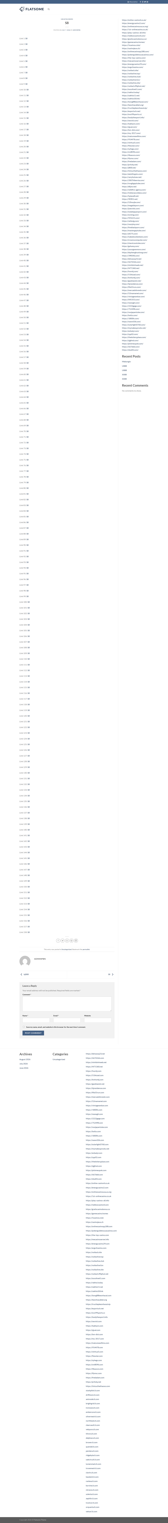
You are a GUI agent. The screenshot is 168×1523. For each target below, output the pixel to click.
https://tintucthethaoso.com (98, 1386)
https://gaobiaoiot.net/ (131, 281)
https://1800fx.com (94, 1110)
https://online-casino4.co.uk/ (134, 20)
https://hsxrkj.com (93, 1071)
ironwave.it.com (92, 1408)
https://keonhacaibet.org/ (133, 105)
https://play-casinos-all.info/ (134, 32)
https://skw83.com (94, 1179)
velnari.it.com (91, 1511)
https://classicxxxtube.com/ (133, 243)
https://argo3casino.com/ (132, 67)
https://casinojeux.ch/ (131, 48)
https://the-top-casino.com (97, 1235)
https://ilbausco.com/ (131, 155)
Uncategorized (67, 19)
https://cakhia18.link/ (131, 98)
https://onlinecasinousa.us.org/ (135, 26)
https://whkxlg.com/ (130, 221)
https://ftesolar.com (94, 1356)
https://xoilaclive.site (95, 1269)
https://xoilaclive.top (94, 1256)
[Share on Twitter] (63, 941)
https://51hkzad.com (94, 1075)
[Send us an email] (147, 2)
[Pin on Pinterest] (71, 941)
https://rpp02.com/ (130, 334)
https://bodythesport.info (97, 1317)
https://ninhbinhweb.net (96, 1062)
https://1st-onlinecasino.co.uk (98, 1196)
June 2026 (23, 1068)
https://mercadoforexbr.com (98, 1097)
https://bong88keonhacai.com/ (135, 102)
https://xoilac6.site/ (130, 70)
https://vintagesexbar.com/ (133, 296)
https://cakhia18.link (94, 1291)
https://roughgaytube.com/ (133, 183)
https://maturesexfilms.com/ (134, 136)
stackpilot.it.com (93, 1390)
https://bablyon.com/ (131, 123)
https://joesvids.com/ (131, 208)
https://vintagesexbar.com (97, 1105)
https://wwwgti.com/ (131, 303)
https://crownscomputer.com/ (134, 240)
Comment (27, 994)
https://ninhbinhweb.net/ (132, 265)
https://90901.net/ (130, 199)
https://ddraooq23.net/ (132, 259)
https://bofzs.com (93, 1131)
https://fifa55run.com (95, 1092)
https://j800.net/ (129, 167)
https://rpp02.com (93, 1157)
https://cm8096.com (94, 1364)
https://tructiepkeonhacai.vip (98, 1304)
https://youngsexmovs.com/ (134, 249)
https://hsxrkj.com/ (130, 271)
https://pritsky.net (93, 1382)
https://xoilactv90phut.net (97, 1274)
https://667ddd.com (94, 1174)
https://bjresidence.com (96, 1088)
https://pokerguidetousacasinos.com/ (138, 54)
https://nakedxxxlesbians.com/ (135, 237)
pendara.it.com (92, 1451)
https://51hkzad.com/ (131, 274)
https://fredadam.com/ (131, 161)
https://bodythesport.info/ (133, 117)
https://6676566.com (95, 1058)
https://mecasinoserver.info (97, 1239)
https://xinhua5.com (94, 1351)
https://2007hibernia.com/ (133, 180)
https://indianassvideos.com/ (134, 193)
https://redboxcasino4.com (97, 1205)
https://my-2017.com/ (131, 133)
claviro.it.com (91, 1472)
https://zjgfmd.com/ (130, 340)
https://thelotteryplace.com (97, 1161)
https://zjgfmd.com (94, 1166)
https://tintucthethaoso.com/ (134, 171)
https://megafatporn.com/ (133, 205)
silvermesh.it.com (93, 1416)
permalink (86, 949)
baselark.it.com (92, 1477)
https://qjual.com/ (129, 127)
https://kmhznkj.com (94, 1079)
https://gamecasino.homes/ (133, 42)
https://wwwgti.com (94, 1114)
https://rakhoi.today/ (131, 92)
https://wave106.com (95, 1140)
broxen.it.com (91, 1442)
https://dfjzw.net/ (129, 186)
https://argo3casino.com (96, 1248)
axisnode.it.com (92, 1399)
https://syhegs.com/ (130, 149)
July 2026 (23, 1063)
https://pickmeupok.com (96, 1170)
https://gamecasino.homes (97, 1213)
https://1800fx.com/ (130, 318)
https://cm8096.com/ (131, 152)
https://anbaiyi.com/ (130, 331)
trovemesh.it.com (93, 1468)
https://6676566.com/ (131, 262)
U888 (124, 366)
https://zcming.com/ (130, 215)
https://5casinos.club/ (131, 45)
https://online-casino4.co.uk (97, 1183)
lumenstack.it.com (93, 1464)
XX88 (124, 374)
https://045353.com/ (131, 299)
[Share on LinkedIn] (76, 941)
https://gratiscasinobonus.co (98, 1209)
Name (25, 1016)
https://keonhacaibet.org (96, 1300)
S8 (26, 38)
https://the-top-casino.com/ (134, 58)
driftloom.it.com (92, 1395)
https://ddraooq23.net (95, 1053)
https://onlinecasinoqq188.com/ (135, 51)
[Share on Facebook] (58, 941)
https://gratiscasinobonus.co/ (134, 39)
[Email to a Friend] (67, 941)
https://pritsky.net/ (130, 164)
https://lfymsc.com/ (130, 158)
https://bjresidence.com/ (132, 284)
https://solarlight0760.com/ (133, 324)
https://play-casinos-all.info (97, 1200)
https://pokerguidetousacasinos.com (101, 1230)
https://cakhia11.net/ (131, 95)
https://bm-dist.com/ (131, 130)
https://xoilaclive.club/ (131, 76)
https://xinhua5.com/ (131, 142)
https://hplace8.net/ (130, 196)
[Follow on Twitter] (145, 2)
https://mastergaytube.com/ (134, 230)
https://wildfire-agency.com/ (134, 190)
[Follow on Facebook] (140, 2)
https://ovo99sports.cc (95, 1313)
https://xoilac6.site (94, 1252)
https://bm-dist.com (94, 1334)
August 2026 (24, 1059)
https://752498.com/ (131, 309)
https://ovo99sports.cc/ (132, 114)
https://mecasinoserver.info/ (134, 61)
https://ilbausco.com (94, 1369)
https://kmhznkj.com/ (131, 277)
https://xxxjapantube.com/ (133, 312)
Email (56, 1016)
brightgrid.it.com (93, 1403)
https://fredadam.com (95, 1377)
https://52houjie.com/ (131, 202)
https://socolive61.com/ (132, 89)
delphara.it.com (92, 1438)
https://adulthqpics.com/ (132, 174)
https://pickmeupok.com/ (132, 343)
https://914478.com (94, 1347)
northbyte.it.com (93, 1421)
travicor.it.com (92, 1503)
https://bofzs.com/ (130, 315)
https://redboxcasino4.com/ (133, 35)
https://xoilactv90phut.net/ (133, 86)
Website (87, 1016)
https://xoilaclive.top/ (131, 73)
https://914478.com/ (131, 139)
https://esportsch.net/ (131, 111)
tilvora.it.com (91, 1433)
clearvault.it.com (93, 1425)
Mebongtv (126, 361)
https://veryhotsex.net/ (132, 177)
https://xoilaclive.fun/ (131, 80)
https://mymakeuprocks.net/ (134, 328)
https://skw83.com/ (130, 350)
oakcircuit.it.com (93, 1459)
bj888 (26, 974)
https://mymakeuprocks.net (97, 1148)
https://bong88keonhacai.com (98, 1295)
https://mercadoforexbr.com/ (134, 290)
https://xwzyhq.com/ (131, 224)
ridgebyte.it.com (92, 1455)
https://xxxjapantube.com (97, 1127)
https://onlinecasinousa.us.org (98, 1192)
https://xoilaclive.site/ (131, 83)
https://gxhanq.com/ (130, 246)
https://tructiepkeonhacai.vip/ (134, 108)
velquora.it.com (92, 1429)
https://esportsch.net (95, 1308)
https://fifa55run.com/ (131, 287)
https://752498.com (94, 1123)
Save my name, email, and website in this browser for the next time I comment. (56, 1027)
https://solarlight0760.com (97, 1144)
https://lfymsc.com (94, 1373)
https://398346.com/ (131, 255)
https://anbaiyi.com (94, 1153)
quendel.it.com (92, 1446)
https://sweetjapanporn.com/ (134, 211)
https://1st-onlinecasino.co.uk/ (135, 29)
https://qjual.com (93, 1330)
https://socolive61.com (95, 1278)
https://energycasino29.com (97, 1243)
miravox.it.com (92, 1490)
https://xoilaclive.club (95, 1261)
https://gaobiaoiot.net (95, 1084)
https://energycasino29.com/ (134, 64)
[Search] (49, 9)
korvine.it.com (92, 1485)
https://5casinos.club (95, 1218)
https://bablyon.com (94, 1326)
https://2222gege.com (95, 1118)
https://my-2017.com (95, 1338)
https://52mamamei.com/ (133, 293)
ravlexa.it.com (92, 1481)
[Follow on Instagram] (142, 2)
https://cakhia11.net (94, 1287)
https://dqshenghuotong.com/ (134, 252)
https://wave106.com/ (131, 321)
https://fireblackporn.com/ (133, 227)
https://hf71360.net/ (131, 268)
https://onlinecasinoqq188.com (99, 1226)
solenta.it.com (92, 1494)
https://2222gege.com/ (131, 306)
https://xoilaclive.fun (94, 1265)
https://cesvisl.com (94, 1321)
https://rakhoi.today (94, 1282)
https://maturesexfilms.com (97, 1343)
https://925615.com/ (131, 218)
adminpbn (76, 30)
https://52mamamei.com (96, 1101)
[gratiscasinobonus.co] (31, 9)
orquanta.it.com (92, 1507)
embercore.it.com (93, 1412)
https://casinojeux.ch (94, 1222)
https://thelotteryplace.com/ (134, 337)
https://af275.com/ (130, 233)
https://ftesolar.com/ (130, 145)
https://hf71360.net (94, 1066)
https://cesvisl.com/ (130, 120)
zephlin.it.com (92, 1498)
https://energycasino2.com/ (133, 23)
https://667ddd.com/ (131, 346)
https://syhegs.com (94, 1360)
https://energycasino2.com (97, 1187)
